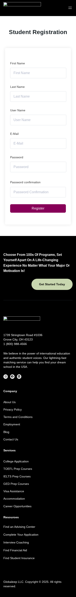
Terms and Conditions (18, 417)
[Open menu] (70, 7)
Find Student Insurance (19, 558)
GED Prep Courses (16, 483)
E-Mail (14, 133)
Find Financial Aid (15, 550)
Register (38, 208)
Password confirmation (25, 182)
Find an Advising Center (19, 526)
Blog (6, 432)
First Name (17, 63)
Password (16, 157)
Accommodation (14, 498)
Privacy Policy (12, 409)
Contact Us (10, 439)
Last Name (17, 86)
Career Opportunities (17, 506)
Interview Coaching (16, 542)
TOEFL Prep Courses (17, 468)
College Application (16, 461)
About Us (9, 402)
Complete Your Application (20, 534)
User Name (17, 110)
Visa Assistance (13, 491)
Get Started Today (52, 284)
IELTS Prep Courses (17, 476)
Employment (11, 424)
